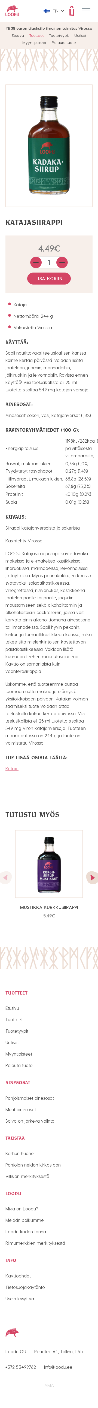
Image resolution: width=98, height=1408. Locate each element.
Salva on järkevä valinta (29, 1120)
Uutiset (80, 35)
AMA (49, 1385)
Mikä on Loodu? (21, 1208)
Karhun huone (19, 1153)
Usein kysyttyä (19, 1298)
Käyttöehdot (18, 1275)
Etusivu (18, 35)
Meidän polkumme (24, 1220)
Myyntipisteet (34, 42)
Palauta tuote (64, 42)
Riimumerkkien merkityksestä (35, 1243)
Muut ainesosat (20, 1109)
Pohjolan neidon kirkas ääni (33, 1164)
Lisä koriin (49, 278)
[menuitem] (54, 11)
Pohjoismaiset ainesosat (29, 1098)
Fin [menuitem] (56, 10)
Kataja (12, 768)
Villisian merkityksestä (27, 1176)
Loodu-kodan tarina (25, 1231)
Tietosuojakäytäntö (25, 1287)
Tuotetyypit (59, 35)
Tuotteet (36, 35)
